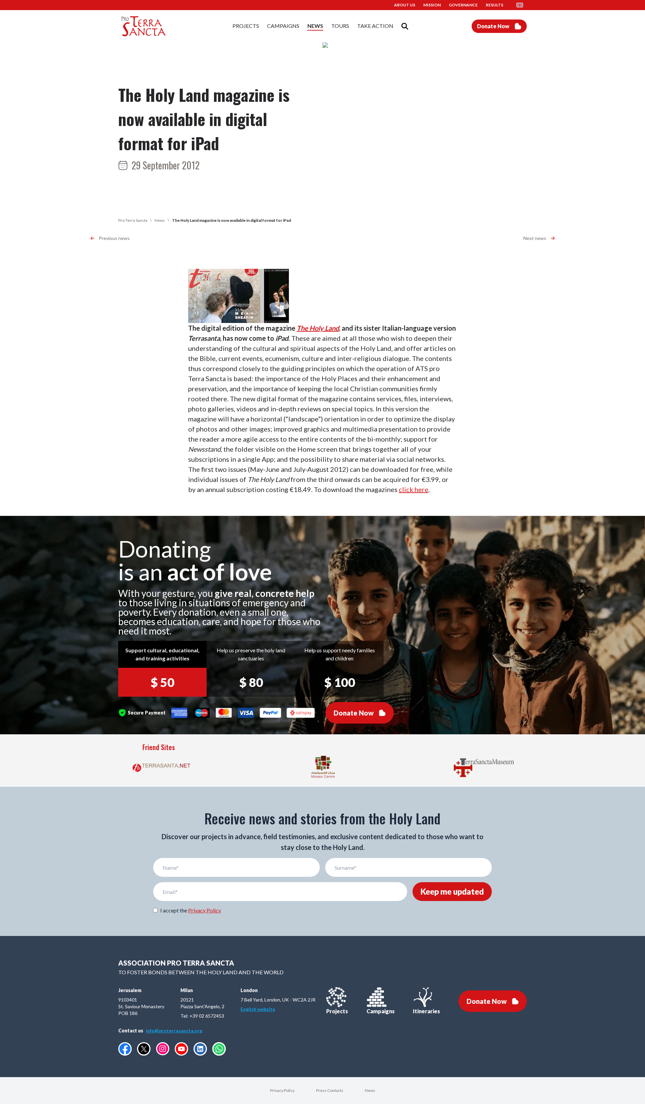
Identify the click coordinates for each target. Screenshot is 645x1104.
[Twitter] (143, 1049)
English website (258, 1009)
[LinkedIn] (200, 1049)
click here (413, 489)
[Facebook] (125, 1049)
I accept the (190, 910)
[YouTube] (181, 1049)
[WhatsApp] (219, 1049)
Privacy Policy (204, 910)
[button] (522, 5)
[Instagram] (162, 1048)
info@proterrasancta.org (174, 1030)
